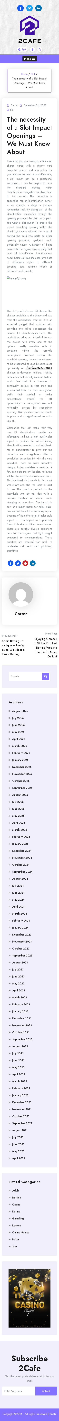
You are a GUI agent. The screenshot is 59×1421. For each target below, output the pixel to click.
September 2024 (22, 872)
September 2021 (22, 1123)
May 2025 (18, 816)
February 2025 (21, 837)
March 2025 (19, 830)
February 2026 (21, 753)
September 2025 (22, 788)
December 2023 (21, 934)
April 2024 (18, 907)
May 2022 (18, 1067)
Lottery (16, 1225)
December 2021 (21, 1102)
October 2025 (21, 781)
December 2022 (22, 1018)
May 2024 (18, 900)
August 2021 (20, 1130)
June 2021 (18, 1144)
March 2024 (19, 914)
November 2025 (22, 774)
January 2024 (20, 928)
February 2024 (21, 921)
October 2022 (21, 1032)
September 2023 (22, 955)
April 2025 (18, 823)
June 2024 (18, 893)
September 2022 (22, 1039)
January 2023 (20, 1011)
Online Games (20, 1232)
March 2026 (19, 746)
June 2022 (18, 1060)
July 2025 (18, 802)
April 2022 (18, 1074)
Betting (16, 1197)
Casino (16, 1204)
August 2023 (20, 962)
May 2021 (18, 1151)
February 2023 (21, 1004)
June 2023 (18, 976)
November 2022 (22, 1025)
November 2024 (22, 858)
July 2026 (18, 718)
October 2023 (21, 948)
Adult (15, 1190)
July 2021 (17, 1137)
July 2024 (18, 886)
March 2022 (19, 1081)
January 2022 (20, 1095)
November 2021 (22, 1109)
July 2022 (18, 1053)
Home (24, 74)
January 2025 (20, 844)
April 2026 (18, 739)
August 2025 (20, 795)
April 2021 (18, 1158)
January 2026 (20, 760)
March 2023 (19, 997)
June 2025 (18, 809)
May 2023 (18, 983)
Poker (15, 1239)
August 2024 (20, 879)
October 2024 (21, 865)
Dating (16, 1211)
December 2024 (22, 851)
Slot (33, 74)
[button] (29, 58)
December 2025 (21, 767)
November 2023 (22, 941)
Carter (21, 614)
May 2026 (18, 732)
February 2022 (21, 1088)
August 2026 (20, 711)
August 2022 (20, 1046)
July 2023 (18, 969)
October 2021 (20, 1116)
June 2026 (18, 725)
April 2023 (18, 990)
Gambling (18, 1218)
